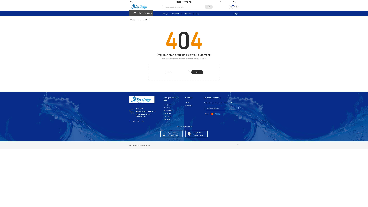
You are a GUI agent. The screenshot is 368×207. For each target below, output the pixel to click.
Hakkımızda (175, 13)
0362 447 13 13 (184, 1)
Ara (197, 72)
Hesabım (222, 2)
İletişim (132, 2)
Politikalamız (187, 13)
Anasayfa (165, 13)
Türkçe (235, 2)
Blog (197, 13)
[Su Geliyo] (139, 6)
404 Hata (144, 20)
